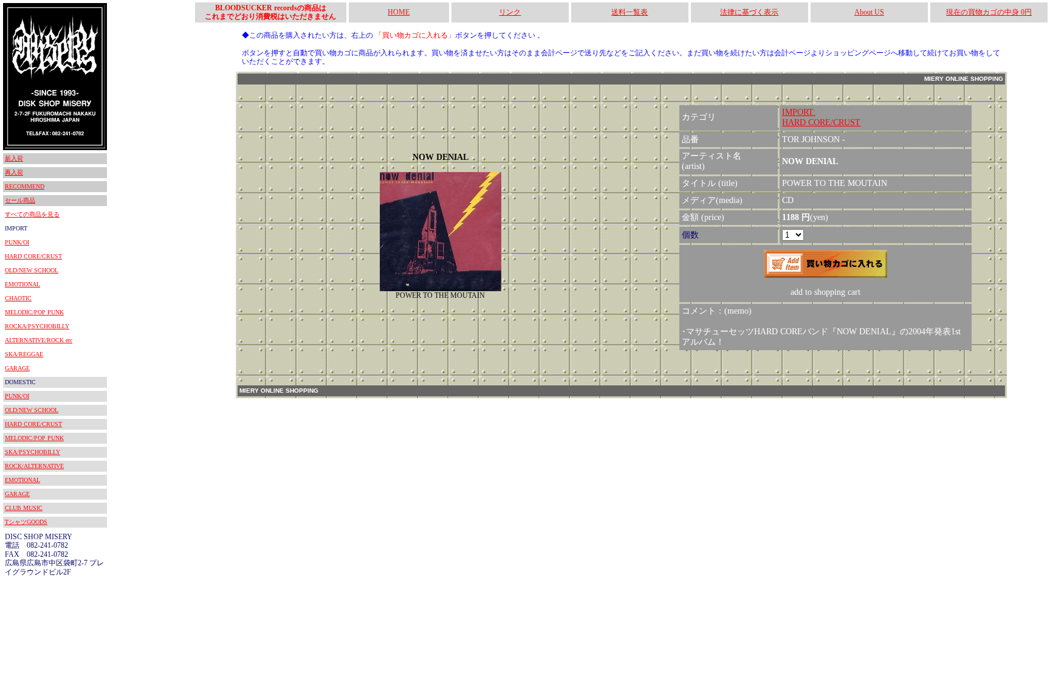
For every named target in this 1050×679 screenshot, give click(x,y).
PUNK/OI (17, 242)
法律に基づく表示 (749, 12)
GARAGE (17, 368)
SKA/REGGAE (24, 354)
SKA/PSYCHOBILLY (32, 452)
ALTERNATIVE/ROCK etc (38, 340)
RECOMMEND (24, 186)
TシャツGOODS (26, 522)
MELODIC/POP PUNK (34, 312)
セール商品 (20, 200)
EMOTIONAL (22, 284)
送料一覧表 (629, 12)
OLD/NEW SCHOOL (31, 270)
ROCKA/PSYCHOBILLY (37, 326)
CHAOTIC (18, 298)
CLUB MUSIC (24, 508)
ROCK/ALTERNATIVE (34, 466)
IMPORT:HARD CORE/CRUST (821, 117)
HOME (399, 12)
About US (869, 12)
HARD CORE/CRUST (33, 256)
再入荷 (14, 172)
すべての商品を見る (32, 214)
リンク (510, 12)
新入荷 (14, 158)
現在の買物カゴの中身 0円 (989, 12)
